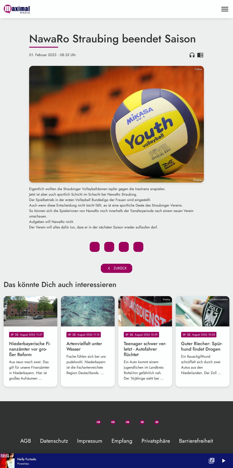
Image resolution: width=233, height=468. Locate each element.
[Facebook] (109, 419)
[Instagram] (123, 419)
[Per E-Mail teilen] (138, 246)
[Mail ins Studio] (65, 419)
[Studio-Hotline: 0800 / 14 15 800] (80, 419)
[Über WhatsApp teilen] (123, 246)
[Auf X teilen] (109, 246)
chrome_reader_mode (200, 55)
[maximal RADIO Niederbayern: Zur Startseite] (111, 9)
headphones (192, 55)
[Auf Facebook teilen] (94, 246)
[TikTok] (167, 419)
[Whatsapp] (94, 419)
